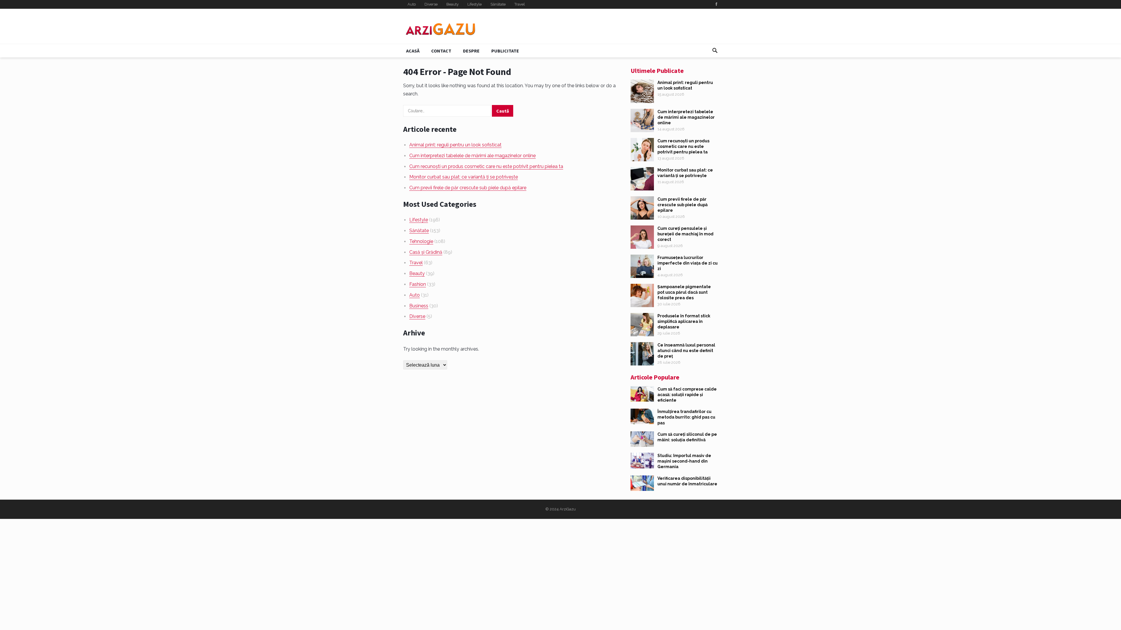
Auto (412, 4)
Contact (441, 51)
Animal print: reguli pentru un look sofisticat (455, 145)
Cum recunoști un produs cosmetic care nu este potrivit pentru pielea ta (486, 166)
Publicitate (505, 51)
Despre (471, 51)
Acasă (412, 51)
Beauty (452, 4)
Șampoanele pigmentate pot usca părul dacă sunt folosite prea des (684, 292)
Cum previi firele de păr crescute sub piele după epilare (467, 187)
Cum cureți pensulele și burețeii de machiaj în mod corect (685, 234)
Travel (519, 4)
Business (418, 306)
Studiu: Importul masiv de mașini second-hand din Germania (684, 461)
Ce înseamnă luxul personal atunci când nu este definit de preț (686, 350)
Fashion (417, 284)
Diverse (431, 4)
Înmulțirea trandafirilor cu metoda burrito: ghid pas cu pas (686, 417)
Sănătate (498, 4)
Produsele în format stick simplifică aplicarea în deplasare (683, 321)
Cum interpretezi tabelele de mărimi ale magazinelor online (472, 155)
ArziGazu (568, 509)
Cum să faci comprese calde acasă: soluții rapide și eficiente (687, 394)
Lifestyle (474, 4)
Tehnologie (421, 241)
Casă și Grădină (425, 252)
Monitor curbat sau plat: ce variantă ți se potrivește (463, 177)
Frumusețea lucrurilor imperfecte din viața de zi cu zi (687, 263)
